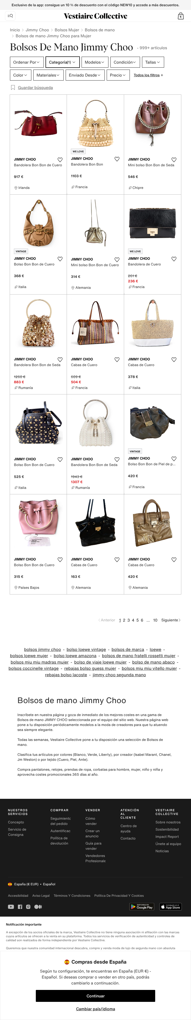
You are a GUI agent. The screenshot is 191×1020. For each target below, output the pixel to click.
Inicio (15, 30)
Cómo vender (91, 821)
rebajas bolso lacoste (66, 675)
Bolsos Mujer (67, 30)
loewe (155, 649)
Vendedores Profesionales (97, 858)
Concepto (16, 822)
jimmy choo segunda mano (119, 675)
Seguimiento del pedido (60, 821)
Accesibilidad (18, 895)
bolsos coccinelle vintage (33, 668)
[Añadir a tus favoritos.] (60, 160)
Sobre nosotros (168, 822)
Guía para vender (93, 846)
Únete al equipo (168, 844)
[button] (180, 15)
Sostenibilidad (167, 829)
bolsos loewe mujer (29, 656)
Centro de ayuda (128, 828)
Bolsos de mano (100, 30)
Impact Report (167, 836)
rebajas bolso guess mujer (90, 668)
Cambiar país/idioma (95, 1009)
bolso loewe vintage (86, 649)
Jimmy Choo (37, 30)
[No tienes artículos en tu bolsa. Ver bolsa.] (180, 15)
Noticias (162, 851)
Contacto (128, 838)
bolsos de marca (127, 649)
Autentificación (63, 831)
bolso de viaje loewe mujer (100, 662)
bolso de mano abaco (153, 662)
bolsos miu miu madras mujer (40, 662)
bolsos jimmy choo (42, 649)
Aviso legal (41, 895)
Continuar (96, 996)
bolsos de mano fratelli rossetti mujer (138, 656)
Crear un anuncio (93, 833)
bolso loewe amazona (75, 656)
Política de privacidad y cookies (119, 895)
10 (155, 620)
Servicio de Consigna (17, 832)
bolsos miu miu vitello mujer (149, 668)
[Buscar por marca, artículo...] (10, 16)
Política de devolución (59, 841)
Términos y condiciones (72, 895)
